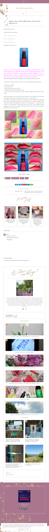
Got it (27, 529)
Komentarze (10, 474)
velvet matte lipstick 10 (9, 42)
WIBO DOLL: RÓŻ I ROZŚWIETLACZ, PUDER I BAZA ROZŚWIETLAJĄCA (24, 383)
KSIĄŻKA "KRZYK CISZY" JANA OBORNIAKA (24, 352)
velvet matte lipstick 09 (9, 39)
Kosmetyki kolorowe (15, 178)
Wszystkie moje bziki (24, 8)
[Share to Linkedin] (28, 184)
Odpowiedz (9, 239)
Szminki (26, 178)
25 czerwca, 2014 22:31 (11, 235)
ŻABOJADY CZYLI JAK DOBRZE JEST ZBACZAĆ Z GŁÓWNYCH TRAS (24, 414)
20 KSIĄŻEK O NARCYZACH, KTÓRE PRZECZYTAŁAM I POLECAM (24, 336)
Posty (8, 472)
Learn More (21, 529)
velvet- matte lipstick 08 (10, 35)
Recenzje (22, 178)
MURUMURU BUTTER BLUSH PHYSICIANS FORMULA (24, 367)
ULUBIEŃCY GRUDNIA (24, 399)
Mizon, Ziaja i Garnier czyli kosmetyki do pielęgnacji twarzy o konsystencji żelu (34, 192)
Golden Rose (8, 178)
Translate (15, 316)
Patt (8, 234)
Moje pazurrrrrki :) (19, 191)
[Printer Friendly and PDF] (24, 175)
